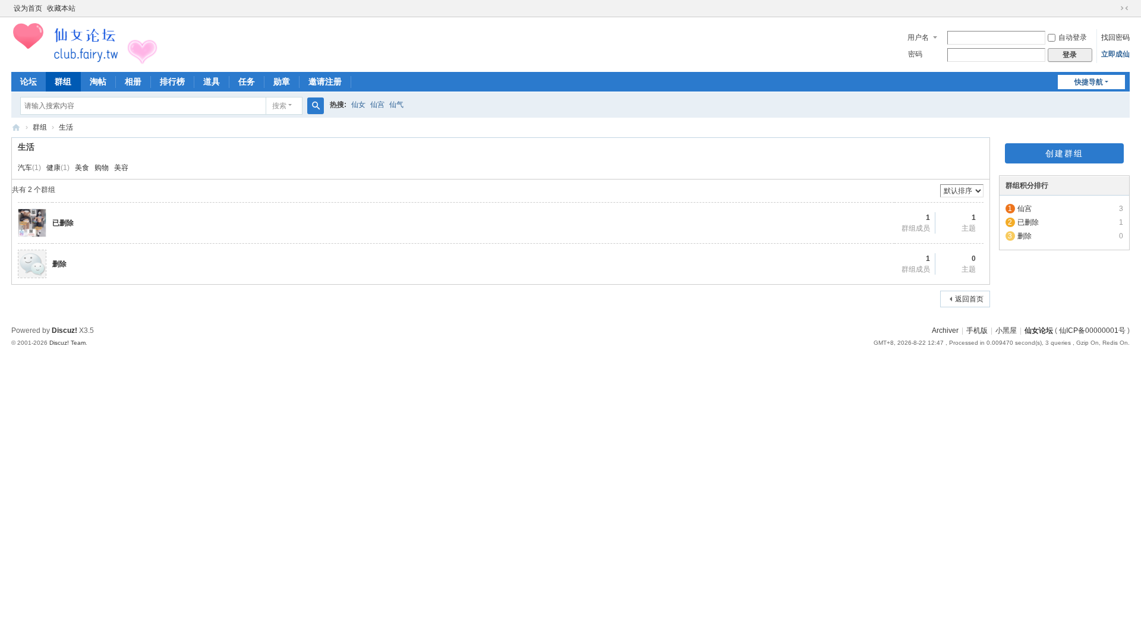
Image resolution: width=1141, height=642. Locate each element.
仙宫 (377, 104)
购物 (101, 167)
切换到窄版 (1124, 8)
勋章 (281, 81)
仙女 (358, 104)
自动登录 (1072, 37)
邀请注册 (325, 81)
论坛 (28, 81)
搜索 (279, 106)
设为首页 (28, 8)
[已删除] (32, 222)
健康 (53, 167)
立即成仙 (1115, 54)
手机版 (977, 330)
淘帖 (98, 81)
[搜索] (315, 105)
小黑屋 (1006, 330)
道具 (211, 81)
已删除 (63, 223)
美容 (121, 167)
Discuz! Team (67, 342)
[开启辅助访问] (1113, 8)
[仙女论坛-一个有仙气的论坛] (85, 43)
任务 (246, 81)
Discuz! (64, 330)
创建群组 (1064, 153)
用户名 (918, 37)
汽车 (25, 167)
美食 (82, 167)
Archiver (945, 330)
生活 (66, 127)
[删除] (32, 263)
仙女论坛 (1039, 330)
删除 (59, 264)
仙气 (396, 104)
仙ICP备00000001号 (1092, 330)
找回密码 (1115, 37)
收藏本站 (61, 8)
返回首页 (969, 299)
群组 (63, 81)
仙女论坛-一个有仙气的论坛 (16, 127)
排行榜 (172, 81)
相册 (133, 81)
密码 (915, 54)
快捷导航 (1088, 82)
